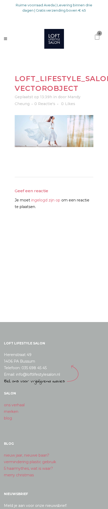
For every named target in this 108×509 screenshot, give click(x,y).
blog (8, 418)
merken (11, 411)
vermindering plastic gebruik (30, 461)
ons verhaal (14, 405)
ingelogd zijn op (45, 200)
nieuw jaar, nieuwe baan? (26, 455)
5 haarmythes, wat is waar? (28, 468)
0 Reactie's (44, 103)
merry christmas (19, 475)
